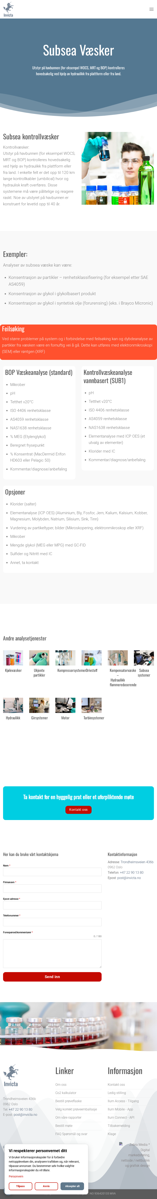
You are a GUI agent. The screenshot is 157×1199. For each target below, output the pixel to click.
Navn (6, 865)
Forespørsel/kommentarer (18, 932)
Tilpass (20, 1186)
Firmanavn (9, 882)
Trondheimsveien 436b (137, 862)
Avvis (46, 1186)
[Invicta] (23, 9)
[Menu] (151, 9)
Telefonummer (11, 915)
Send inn (52, 977)
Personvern (16, 1176)
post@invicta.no (129, 878)
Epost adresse (11, 899)
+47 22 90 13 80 (132, 872)
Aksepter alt (72, 1186)
